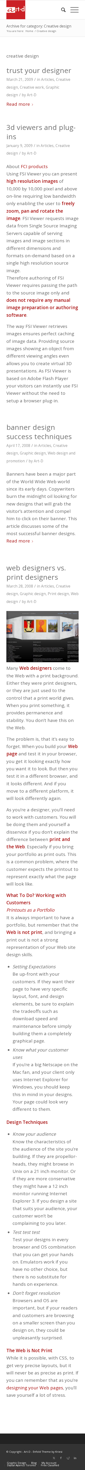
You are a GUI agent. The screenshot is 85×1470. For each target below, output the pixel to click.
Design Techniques (27, 1122)
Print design (58, 593)
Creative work (32, 87)
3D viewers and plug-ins (41, 131)
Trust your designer (38, 70)
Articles (47, 79)
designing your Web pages (34, 1388)
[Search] (61, 9)
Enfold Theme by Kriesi (47, 1451)
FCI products (34, 166)
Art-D (31, 94)
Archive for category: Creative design (38, 26)
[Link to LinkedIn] (75, 1457)
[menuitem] (61, 9)
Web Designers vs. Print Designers (36, 572)
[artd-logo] (35, 9)
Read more (18, 104)
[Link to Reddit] (68, 1457)
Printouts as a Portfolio (30, 910)
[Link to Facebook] (60, 1457)
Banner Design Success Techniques (39, 431)
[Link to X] (53, 1457)
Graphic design (33, 453)
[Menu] (72, 9)
